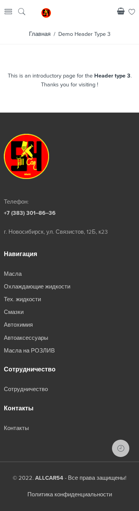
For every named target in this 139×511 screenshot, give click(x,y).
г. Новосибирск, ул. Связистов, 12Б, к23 (56, 232)
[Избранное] (132, 12)
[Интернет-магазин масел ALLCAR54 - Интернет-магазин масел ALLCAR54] (46, 12)
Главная (40, 34)
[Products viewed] (120, 448)
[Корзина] (121, 12)
